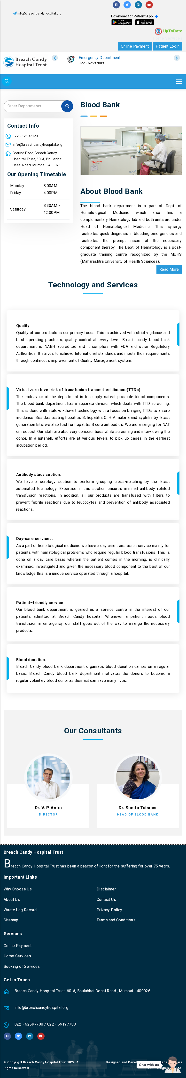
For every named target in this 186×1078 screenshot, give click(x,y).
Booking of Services (22, 966)
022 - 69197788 (61, 1024)
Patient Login (167, 46)
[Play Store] (121, 22)
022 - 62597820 (91, 63)
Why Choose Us (18, 889)
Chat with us (149, 1065)
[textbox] (38, 106)
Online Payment (135, 46)
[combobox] (38, 106)
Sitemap (11, 920)
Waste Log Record (20, 910)
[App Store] (144, 22)
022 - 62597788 (29, 1024)
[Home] (25, 61)
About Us (12, 899)
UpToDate (172, 31)
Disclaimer (106, 889)
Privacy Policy (109, 910)
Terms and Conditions (116, 920)
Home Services (167, 38)
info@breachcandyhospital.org (39, 13)
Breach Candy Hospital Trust (45, 1062)
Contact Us (106, 899)
